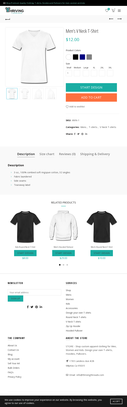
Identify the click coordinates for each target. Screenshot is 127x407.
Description (26, 154)
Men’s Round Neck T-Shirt (101, 247)
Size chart (46, 154)
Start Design (91, 87)
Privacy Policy (14, 376)
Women (70, 299)
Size (68, 63)
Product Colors (73, 50)
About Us (12, 345)
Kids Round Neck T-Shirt (25, 247)
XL (94, 67)
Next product (119, 19)
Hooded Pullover (74, 330)
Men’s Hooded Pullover (63, 247)
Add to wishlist (77, 106)
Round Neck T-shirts (76, 317)
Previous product (111, 19)
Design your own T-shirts (78, 312)
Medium (77, 67)
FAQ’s (10, 372)
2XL (102, 67)
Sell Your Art (14, 363)
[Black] (75, 57)
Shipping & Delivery (95, 154)
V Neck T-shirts (108, 127)
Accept (116, 401)
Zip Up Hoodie (73, 326)
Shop (68, 290)
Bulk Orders (14, 367)
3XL (110, 67)
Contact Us (13, 349)
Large (85, 67)
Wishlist (108, 9)
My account (14, 358)
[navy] (82, 57)
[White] (68, 57)
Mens (83, 127)
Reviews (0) (67, 154)
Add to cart (91, 97)
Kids (68, 303)
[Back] (8, 19)
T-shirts (93, 127)
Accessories (72, 308)
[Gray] (89, 57)
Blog (10, 354)
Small (69, 67)
